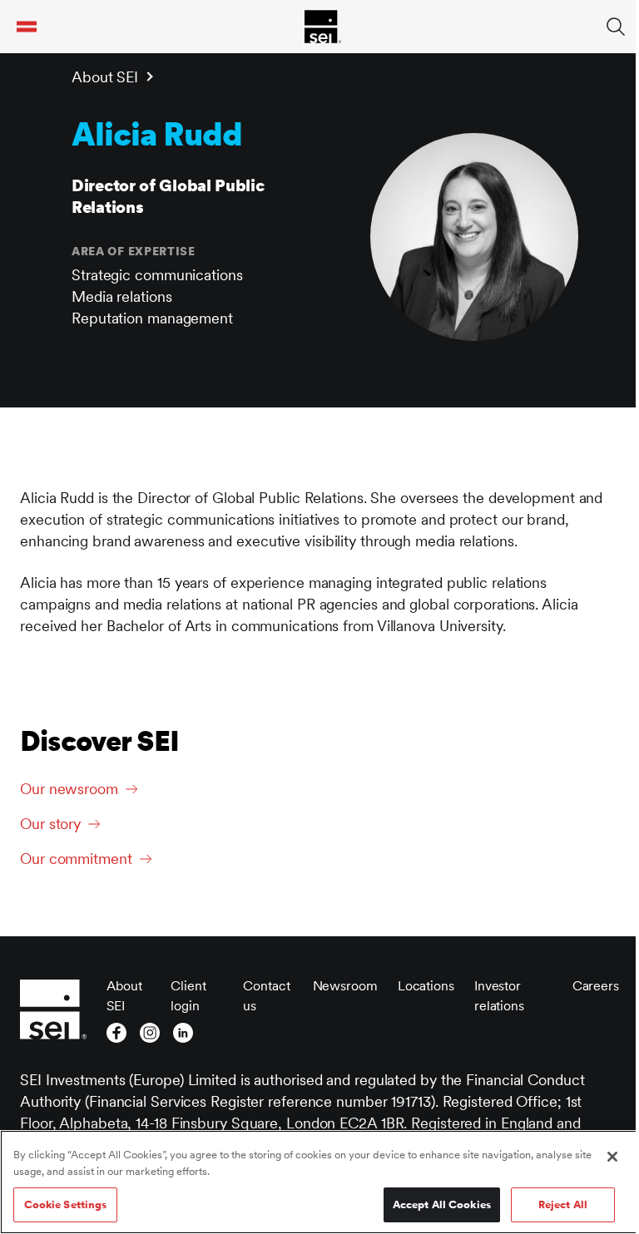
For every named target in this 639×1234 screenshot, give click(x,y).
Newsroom (345, 986)
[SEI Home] (323, 26)
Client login (188, 996)
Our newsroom (69, 788)
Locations (426, 986)
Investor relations (499, 996)
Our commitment (76, 858)
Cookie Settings (65, 1204)
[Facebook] (116, 1033)
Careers (595, 986)
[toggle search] (616, 27)
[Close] (612, 1156)
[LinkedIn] (183, 1033)
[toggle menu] (26, 26)
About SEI (105, 77)
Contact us (266, 996)
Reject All (562, 1204)
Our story (50, 823)
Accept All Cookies (442, 1204)
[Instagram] (150, 1033)
